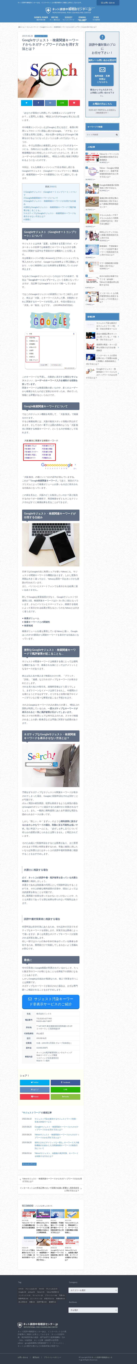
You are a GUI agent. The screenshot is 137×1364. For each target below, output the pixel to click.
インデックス (24, 1295)
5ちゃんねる (51, 1289)
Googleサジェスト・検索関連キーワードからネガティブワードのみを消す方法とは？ (57, 1128)
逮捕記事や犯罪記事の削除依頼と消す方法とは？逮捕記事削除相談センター (109, 202)
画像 (32, 1302)
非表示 (53, 186)
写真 (62, 1295)
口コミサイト (36, 1299)
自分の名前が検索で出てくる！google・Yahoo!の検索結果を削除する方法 (109, 280)
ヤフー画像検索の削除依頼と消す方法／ (109, 264)
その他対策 (96, 18)
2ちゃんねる (31, 1289)
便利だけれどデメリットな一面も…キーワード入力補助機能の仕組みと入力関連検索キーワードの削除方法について (57, 1145)
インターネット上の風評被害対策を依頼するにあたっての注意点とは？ (109, 297)
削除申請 (23, 1299)
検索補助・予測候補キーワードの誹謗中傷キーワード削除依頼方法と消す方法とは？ (109, 250)
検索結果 (60, 1299)
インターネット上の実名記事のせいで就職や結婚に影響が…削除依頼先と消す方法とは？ (49, 1189)
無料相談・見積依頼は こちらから (102, 79)
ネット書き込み (55, 18)
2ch (20, 1289)
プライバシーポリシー (87, 8)
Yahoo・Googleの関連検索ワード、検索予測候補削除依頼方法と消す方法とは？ (109, 172)
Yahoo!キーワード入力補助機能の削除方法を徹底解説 (109, 157)
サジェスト (38, 1295)
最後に (27, 219)
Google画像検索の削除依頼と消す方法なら (109, 186)
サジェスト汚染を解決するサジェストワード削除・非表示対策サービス (56, 1120)
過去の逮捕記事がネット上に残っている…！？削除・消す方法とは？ (106, 337)
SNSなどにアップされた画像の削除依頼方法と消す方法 (109, 235)
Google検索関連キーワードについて (41, 198)
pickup (31, 1292)
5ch (41, 1289)
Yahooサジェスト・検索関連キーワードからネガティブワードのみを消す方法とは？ (57, 1136)
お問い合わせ (109, 2)
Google (22, 1292)
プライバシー (51, 1295)
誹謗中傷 (42, 1302)
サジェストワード (68, 18)
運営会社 (73, 8)
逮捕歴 (52, 1302)
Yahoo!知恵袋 (53, 1292)
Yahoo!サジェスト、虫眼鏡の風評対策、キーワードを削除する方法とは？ (56, 1154)
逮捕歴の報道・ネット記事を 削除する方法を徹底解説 (106, 347)
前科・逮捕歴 (82, 18)
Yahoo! (40, 1292)
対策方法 (49, 1299)
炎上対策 (22, 1302)
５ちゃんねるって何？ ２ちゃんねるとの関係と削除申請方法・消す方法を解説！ (109, 219)
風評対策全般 (41, 18)
